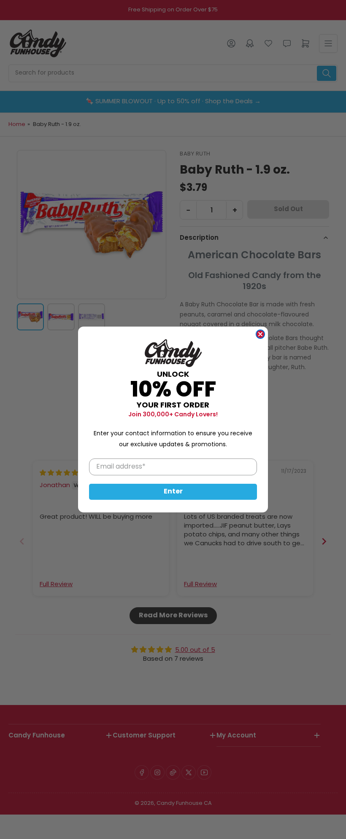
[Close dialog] (260, 334)
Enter (173, 492)
